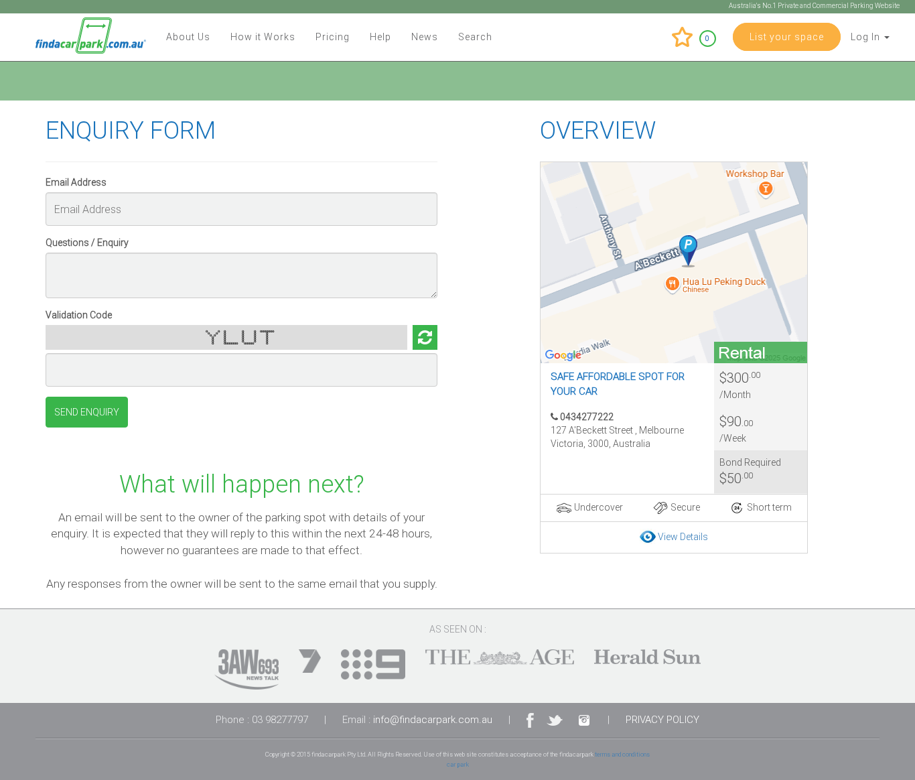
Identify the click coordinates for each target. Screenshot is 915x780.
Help (380, 36)
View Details (683, 536)
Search (475, 36)
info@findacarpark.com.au (432, 720)
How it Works (262, 36)
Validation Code (79, 315)
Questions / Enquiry (87, 242)
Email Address (76, 182)
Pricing (332, 36)
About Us (188, 36)
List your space (787, 36)
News (424, 36)
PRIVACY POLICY (662, 720)
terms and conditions (622, 754)
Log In (867, 36)
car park (458, 764)
